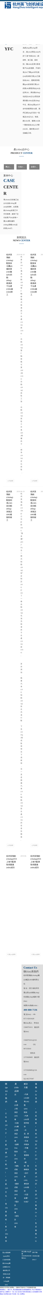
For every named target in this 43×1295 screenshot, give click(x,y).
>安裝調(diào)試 (36, 1173)
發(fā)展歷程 (6, 1211)
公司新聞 (10, 481)
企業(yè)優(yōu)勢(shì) (6, 1156)
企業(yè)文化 (6, 1188)
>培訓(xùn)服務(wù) (36, 1201)
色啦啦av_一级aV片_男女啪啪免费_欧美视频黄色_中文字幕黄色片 (21, 1289)
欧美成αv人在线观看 (32, 1292)
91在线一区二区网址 (18, 1294)
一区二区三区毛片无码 (18, 1292)
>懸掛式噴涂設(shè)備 (16, 1191)
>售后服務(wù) (36, 1230)
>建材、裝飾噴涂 (27, 1165)
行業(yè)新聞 (11, 954)
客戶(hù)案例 (6, 1234)
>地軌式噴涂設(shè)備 (16, 1173)
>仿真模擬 (36, 1116)
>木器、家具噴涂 (28, 1133)
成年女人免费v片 (5, 1292)
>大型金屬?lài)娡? (27, 1198)
